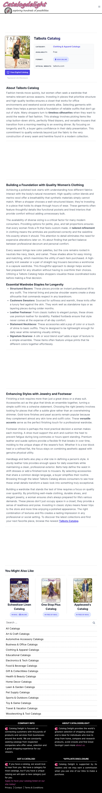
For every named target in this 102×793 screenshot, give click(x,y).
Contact (18, 787)
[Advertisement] (51, 24)
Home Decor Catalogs (19, 681)
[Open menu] (99, 6)
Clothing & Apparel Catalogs (66, 46)
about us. (80, 745)
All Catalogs (13, 628)
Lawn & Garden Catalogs (20, 687)
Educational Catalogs (18, 655)
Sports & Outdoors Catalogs (22, 697)
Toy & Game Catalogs (18, 703)
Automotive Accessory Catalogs (24, 639)
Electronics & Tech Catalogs (22, 660)
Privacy (8, 787)
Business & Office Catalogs (22, 644)
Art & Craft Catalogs (17, 633)
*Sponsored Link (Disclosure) (17, 78)
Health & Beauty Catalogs (21, 676)
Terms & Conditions (34, 787)
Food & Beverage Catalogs (21, 665)
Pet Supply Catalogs (18, 692)
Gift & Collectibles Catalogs (22, 671)
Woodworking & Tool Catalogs (23, 713)
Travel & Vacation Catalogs (21, 708)
